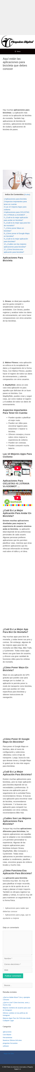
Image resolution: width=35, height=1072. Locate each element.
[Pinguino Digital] (17, 42)
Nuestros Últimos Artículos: (12, 1040)
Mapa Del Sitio (9, 1053)
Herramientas (7, 1037)
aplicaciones (7, 1032)
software (6, 1046)
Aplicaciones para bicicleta (15, 199)
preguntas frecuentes (10, 1043)
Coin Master (7, 1035)
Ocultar (27, 194)
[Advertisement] (17, 17)
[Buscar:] (17, 985)
